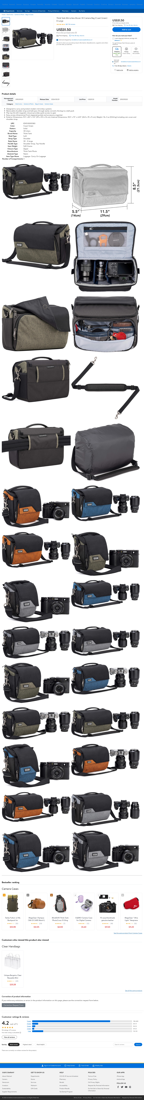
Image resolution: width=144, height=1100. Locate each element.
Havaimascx (125, 4)
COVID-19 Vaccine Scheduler (69, 1076)
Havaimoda (118, 4)
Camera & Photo (19, 15)
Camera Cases (49, 104)
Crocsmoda (90, 4)
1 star (29, 1031)
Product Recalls (64, 1088)
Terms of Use (92, 1076)
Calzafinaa (5, 4)
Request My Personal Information (98, 1085)
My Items (82, 11)
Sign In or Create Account (52, 1066)
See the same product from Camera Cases (128, 933)
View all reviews (9, 1037)
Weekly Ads (99, 1066)
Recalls (62, 1082)
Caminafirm (61, 4)
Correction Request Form (14, 1005)
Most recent (14, 1044)
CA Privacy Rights (93, 1082)
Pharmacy (65, 11)
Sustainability (6, 1088)
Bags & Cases (29, 15)
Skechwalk (76, 4)
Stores (33, 1079)
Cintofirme (104, 4)
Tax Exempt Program (66, 1092)
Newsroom (5, 1082)
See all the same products (133, 990)
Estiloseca (111, 4)
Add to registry (134, 70)
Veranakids (47, 4)
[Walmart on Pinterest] (130, 1087)
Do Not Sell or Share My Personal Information (106, 1097)
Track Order (85, 1066)
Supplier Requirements (9, 1092)
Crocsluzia (97, 4)
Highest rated (27, 1044)
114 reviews (71, 24)
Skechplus (69, 4)
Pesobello (82, 4)
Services (19, 11)
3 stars (29, 1026)
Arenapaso (33, 4)
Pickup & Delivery (53, 11)
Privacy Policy (92, 1079)
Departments (10, 11)
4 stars (29, 1024)
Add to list (120, 70)
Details (129, 66)
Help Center (71, 1066)
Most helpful (41, 1044)
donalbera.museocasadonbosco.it (82, 40)
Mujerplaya (26, 4)
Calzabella (54, 4)
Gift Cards (34, 1088)
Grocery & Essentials (38, 11)
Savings (27, 11)
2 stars (29, 1029)
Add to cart (126, 29)
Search (138, 1044)
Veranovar (19, 4)
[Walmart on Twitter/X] (122, 1087)
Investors (5, 1085)
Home (3, 15)
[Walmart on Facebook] (118, 1087)
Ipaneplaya (132, 4)
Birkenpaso (140, 4)
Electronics (10, 15)
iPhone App (120, 1076)
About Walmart (7, 1076)
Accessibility (64, 1085)
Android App (121, 1079)
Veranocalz (12, 4)
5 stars (29, 1021)
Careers (73, 11)
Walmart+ (34, 1085)
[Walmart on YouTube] (126, 1087)
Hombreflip (40, 4)
